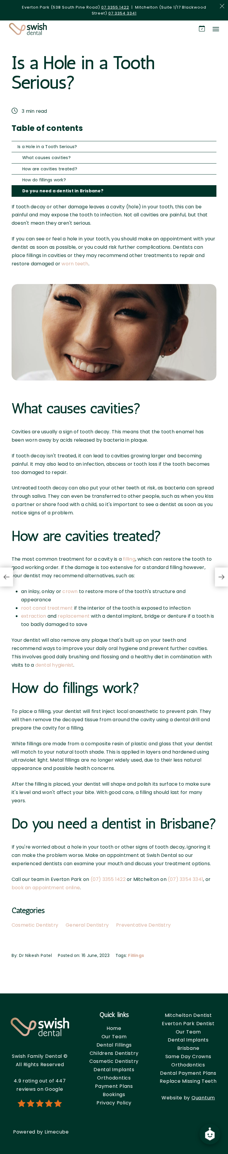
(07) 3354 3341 (185, 879)
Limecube (57, 1131)
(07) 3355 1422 (108, 879)
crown (69, 591)
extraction (33, 616)
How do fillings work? (44, 180)
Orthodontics (114, 1077)
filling (129, 559)
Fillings (136, 955)
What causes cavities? (46, 158)
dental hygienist (54, 665)
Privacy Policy (114, 1102)
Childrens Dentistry (114, 1053)
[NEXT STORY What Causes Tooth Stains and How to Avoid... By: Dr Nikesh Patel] (221, 577)
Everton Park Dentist (188, 1023)
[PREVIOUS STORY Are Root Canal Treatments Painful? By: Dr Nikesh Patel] (6, 577)
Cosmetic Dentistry (35, 925)
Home (114, 1028)
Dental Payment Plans (188, 1073)
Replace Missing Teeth (188, 1081)
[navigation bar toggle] (216, 29)
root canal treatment (47, 608)
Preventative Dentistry (143, 925)
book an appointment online (46, 887)
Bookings (114, 1094)
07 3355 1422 (115, 7)
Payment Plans (114, 1086)
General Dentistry (87, 925)
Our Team (114, 1036)
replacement (74, 616)
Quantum (203, 1097)
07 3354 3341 (122, 13)
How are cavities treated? (49, 169)
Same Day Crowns (188, 1056)
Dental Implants (114, 1069)
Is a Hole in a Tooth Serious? (47, 147)
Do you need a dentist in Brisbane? (62, 191)
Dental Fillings (114, 1045)
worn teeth (74, 263)
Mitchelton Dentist (188, 1015)
